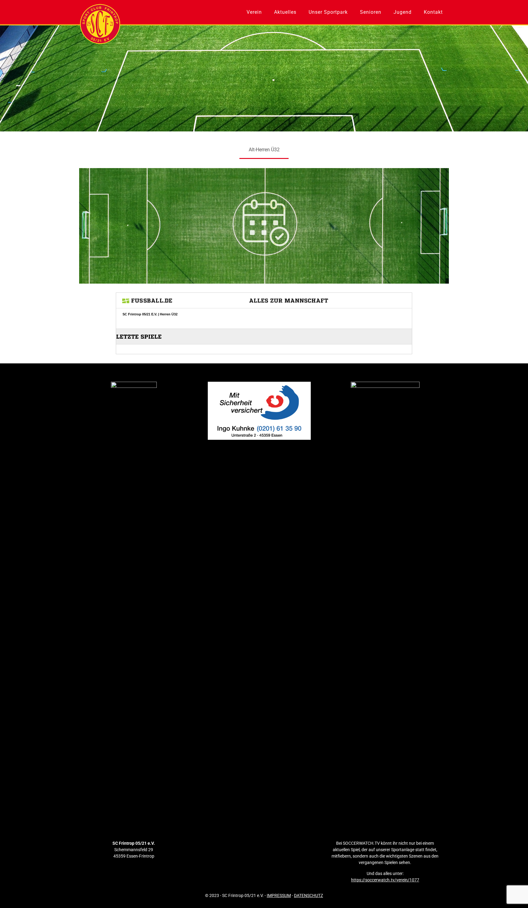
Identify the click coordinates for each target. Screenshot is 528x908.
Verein (254, 12)
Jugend (403, 12)
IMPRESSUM (279, 895)
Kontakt (433, 12)
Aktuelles (285, 12)
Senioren (370, 12)
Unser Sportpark (328, 12)
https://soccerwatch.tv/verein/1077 (385, 879)
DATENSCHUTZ (308, 895)
